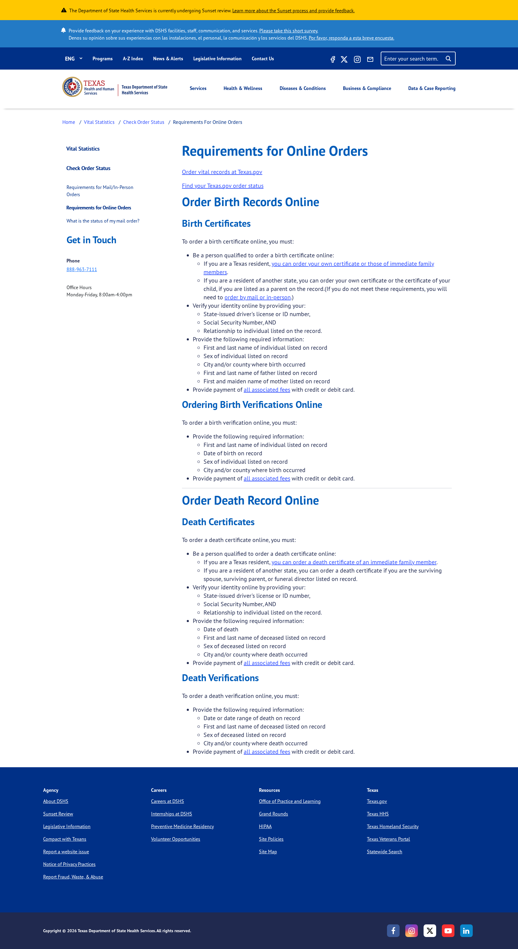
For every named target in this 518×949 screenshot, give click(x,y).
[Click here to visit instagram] (357, 60)
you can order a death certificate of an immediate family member (354, 562)
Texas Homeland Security (392, 826)
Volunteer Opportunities (175, 839)
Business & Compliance (367, 88)
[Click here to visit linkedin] (466, 930)
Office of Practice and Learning (290, 801)
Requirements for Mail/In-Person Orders (100, 190)
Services (198, 88)
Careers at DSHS (167, 801)
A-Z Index (133, 58)
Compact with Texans (64, 839)
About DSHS (55, 801)
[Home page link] (114, 87)
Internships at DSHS (171, 814)
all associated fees (267, 389)
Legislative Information (217, 58)
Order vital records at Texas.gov (222, 171)
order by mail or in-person (258, 297)
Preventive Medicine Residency (182, 826)
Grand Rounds (273, 814)
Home (68, 122)
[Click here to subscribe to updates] (370, 60)
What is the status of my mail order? (103, 221)
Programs (103, 58)
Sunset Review (58, 814)
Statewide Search (384, 852)
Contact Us (263, 58)
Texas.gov (377, 801)
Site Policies (271, 839)
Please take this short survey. (288, 31)
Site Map (268, 852)
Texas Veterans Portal (388, 839)
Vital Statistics (99, 122)
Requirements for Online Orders (99, 208)
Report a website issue (66, 852)
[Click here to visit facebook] (332, 60)
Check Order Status (143, 122)
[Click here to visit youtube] (448, 930)
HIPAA (265, 826)
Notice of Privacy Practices (69, 864)
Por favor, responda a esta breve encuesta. (351, 38)
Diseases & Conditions (303, 88)
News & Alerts (168, 58)
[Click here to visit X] (344, 60)
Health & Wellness (243, 88)
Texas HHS (378, 814)
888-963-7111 (82, 269)
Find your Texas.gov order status (222, 185)
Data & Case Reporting (432, 88)
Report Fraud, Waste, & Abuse (73, 877)
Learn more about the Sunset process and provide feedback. (293, 10)
